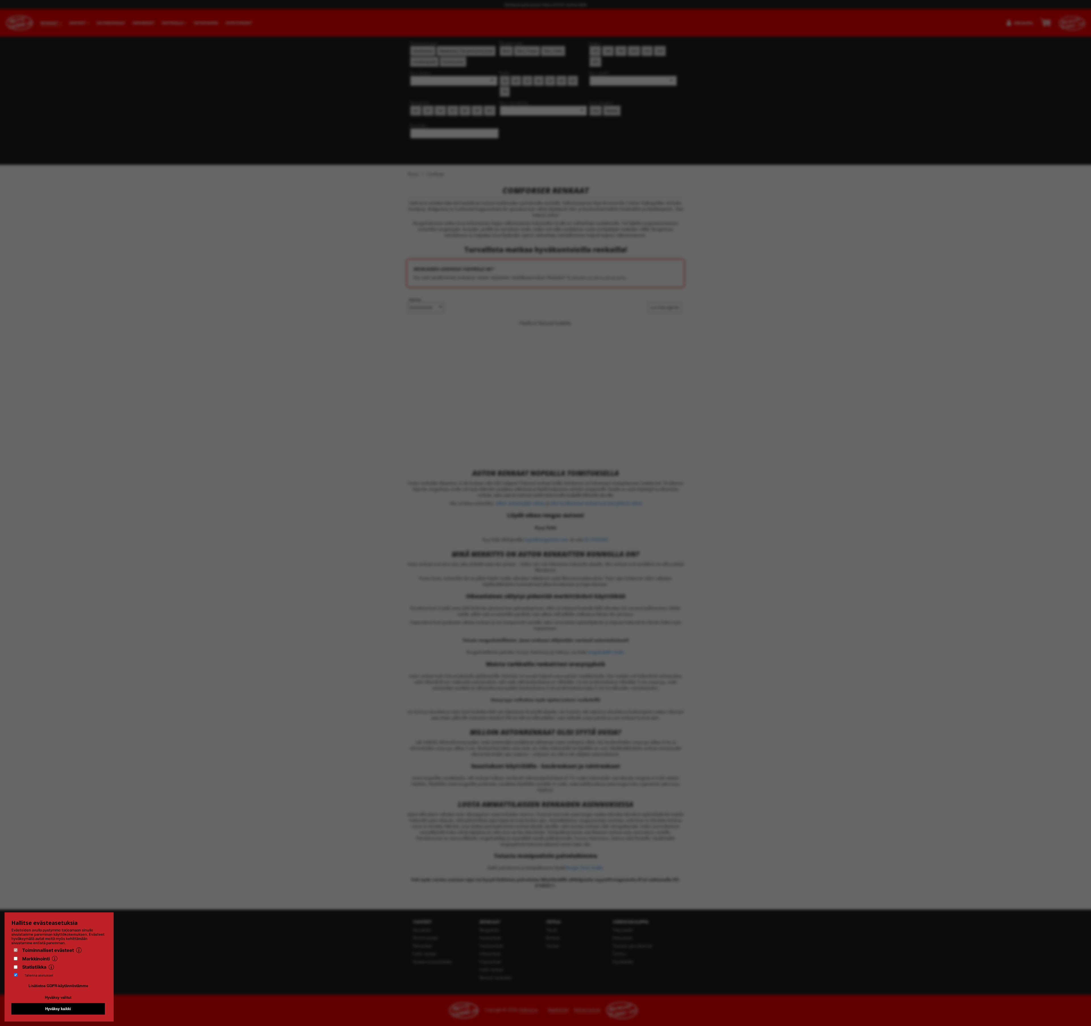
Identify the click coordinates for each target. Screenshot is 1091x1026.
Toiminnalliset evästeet (48, 950)
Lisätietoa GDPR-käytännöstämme (58, 986)
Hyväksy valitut (58, 997)
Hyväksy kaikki (58, 1009)
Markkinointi (36, 959)
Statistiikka (34, 967)
